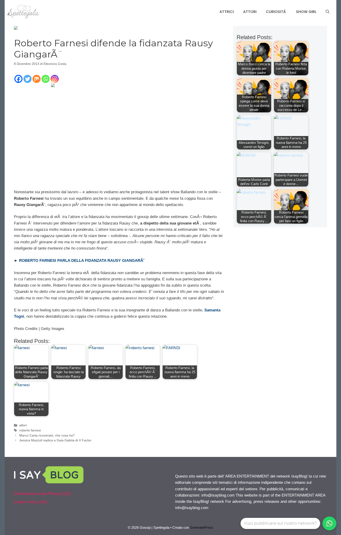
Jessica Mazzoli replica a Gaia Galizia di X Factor (55, 440)
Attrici (226, 11)
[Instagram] (55, 79)
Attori (250, 11)
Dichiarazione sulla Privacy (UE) (42, 493)
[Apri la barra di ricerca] (327, 12)
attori (23, 425)
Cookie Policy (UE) (30, 502)
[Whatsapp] (46, 79)
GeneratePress (201, 527)
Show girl (306, 11)
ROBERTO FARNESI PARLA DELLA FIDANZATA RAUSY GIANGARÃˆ (82, 260)
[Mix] (36, 79)
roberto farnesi (30, 430)
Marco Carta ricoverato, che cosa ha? (47, 435)
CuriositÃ (276, 11)
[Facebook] (18, 79)
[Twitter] (27, 79)
